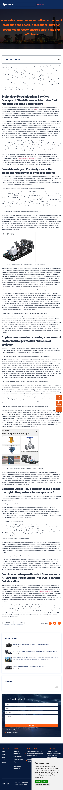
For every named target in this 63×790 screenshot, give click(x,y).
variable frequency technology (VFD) (26, 158)
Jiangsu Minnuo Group (46, 591)
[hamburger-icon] (56, 686)
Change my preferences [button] (42, 784)
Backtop (59, 410)
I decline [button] (45, 781)
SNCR (36, 109)
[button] (35, 4)
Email (59, 398)
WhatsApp (59, 404)
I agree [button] (38, 781)
